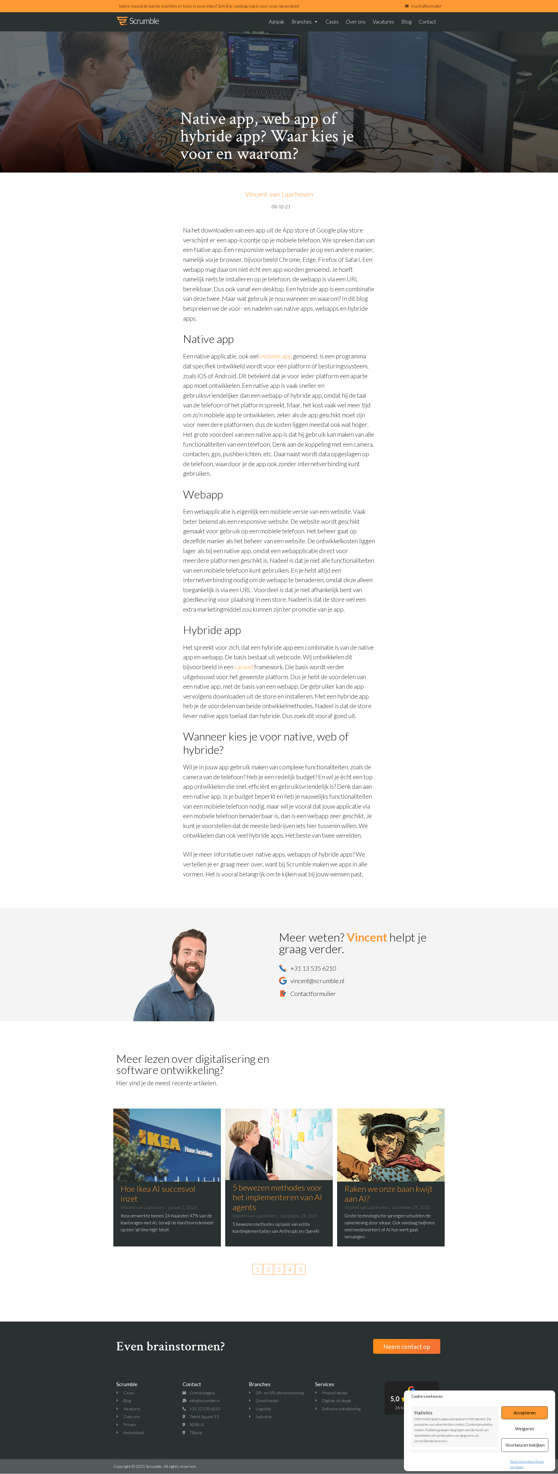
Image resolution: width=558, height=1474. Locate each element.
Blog (406, 22)
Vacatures (383, 22)
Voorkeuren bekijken (525, 1445)
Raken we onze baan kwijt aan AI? (388, 1193)
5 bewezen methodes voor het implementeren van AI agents (277, 1197)
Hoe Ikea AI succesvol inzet (158, 1193)
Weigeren (524, 1428)
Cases (332, 22)
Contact (427, 22)
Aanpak (276, 22)
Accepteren (525, 1412)
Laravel (244, 666)
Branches (301, 22)
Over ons (356, 22)
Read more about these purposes (527, 1464)
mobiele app (276, 356)
